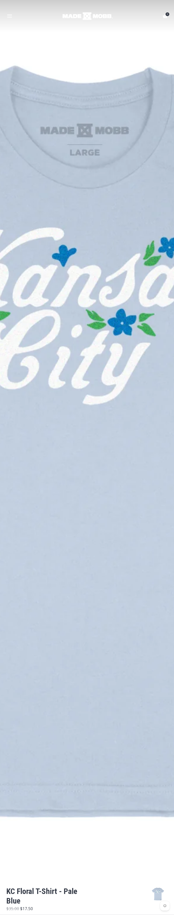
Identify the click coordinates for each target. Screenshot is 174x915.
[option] (158, 894)
